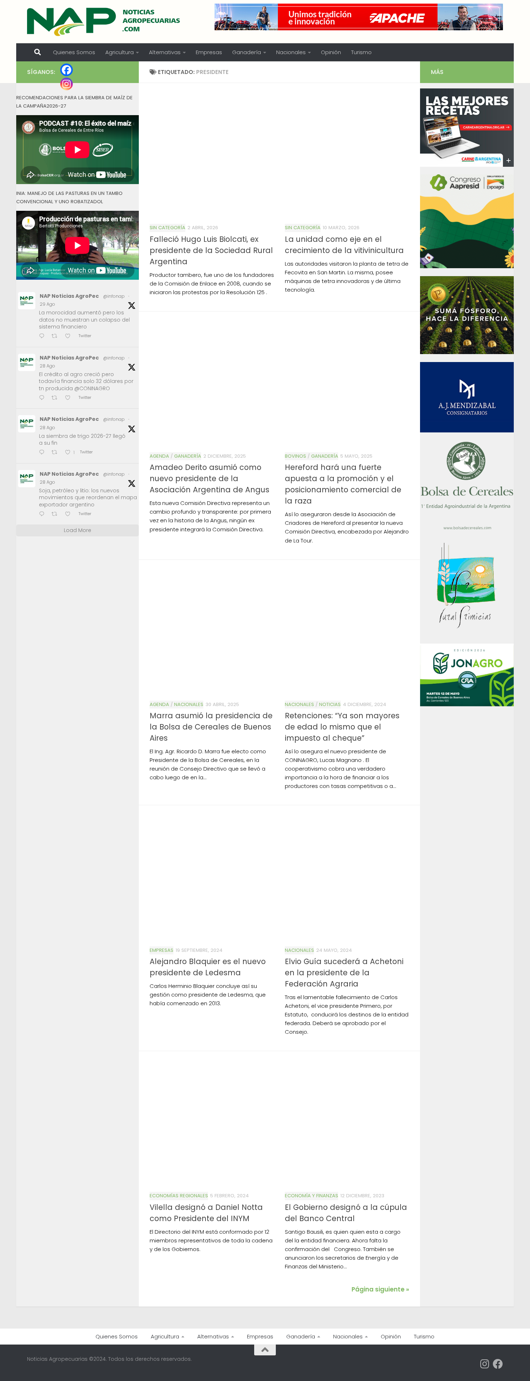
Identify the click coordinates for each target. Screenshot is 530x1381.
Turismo (361, 52)
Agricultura (119, 52)
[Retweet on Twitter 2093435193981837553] (56, 398)
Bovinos (295, 456)
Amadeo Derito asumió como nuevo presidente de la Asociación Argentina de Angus (209, 478)
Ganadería (246, 52)
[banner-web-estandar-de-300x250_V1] (467, 352)
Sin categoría (167, 227)
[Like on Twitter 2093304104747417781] (70, 514)
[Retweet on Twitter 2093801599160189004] (56, 336)
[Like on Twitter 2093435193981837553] (70, 398)
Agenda (159, 456)
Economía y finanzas (311, 1195)
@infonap (114, 296)
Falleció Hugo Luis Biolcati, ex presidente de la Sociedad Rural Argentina (211, 250)
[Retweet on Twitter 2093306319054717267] (56, 453)
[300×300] (467, 266)
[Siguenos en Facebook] (498, 1364)
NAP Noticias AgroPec (69, 296)
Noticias (330, 704)
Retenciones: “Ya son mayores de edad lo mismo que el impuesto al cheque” (342, 726)
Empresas (209, 52)
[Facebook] (66, 70)
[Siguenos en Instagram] (485, 1364)
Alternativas (165, 52)
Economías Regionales (179, 1195)
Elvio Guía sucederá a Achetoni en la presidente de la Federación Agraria (344, 972)
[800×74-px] (359, 17)
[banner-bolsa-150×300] (467, 528)
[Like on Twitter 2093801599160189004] (70, 336)
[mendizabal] (467, 430)
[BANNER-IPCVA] (467, 165)
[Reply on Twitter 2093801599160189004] (43, 336)
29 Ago (47, 304)
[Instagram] (66, 84)
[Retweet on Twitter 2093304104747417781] (56, 514)
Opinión (331, 52)
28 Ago (47, 366)
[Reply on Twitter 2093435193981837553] (43, 398)
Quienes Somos (74, 52)
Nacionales (291, 52)
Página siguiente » (380, 1289)
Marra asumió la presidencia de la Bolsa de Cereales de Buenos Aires (211, 726)
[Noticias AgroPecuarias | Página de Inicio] (104, 21)
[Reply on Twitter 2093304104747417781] (43, 514)
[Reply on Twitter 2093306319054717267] (43, 453)
